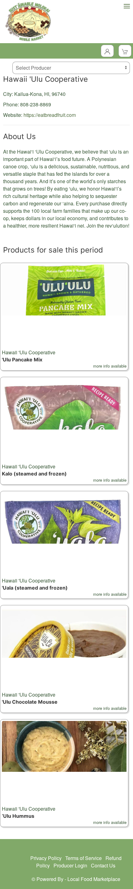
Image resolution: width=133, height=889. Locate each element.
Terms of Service (83, 858)
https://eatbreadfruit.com (50, 114)
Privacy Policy (46, 858)
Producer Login (70, 865)
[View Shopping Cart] (124, 51)
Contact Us (103, 865)
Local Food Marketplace (93, 879)
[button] (64, 317)
